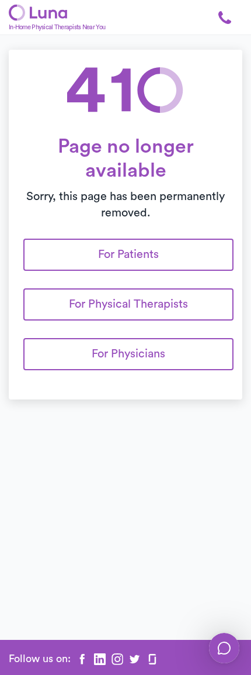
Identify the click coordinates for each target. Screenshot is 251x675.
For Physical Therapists (128, 304)
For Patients (128, 254)
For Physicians (128, 354)
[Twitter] (135, 659)
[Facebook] (82, 659)
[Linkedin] (100, 659)
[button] (224, 18)
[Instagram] (117, 659)
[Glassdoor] (152, 659)
